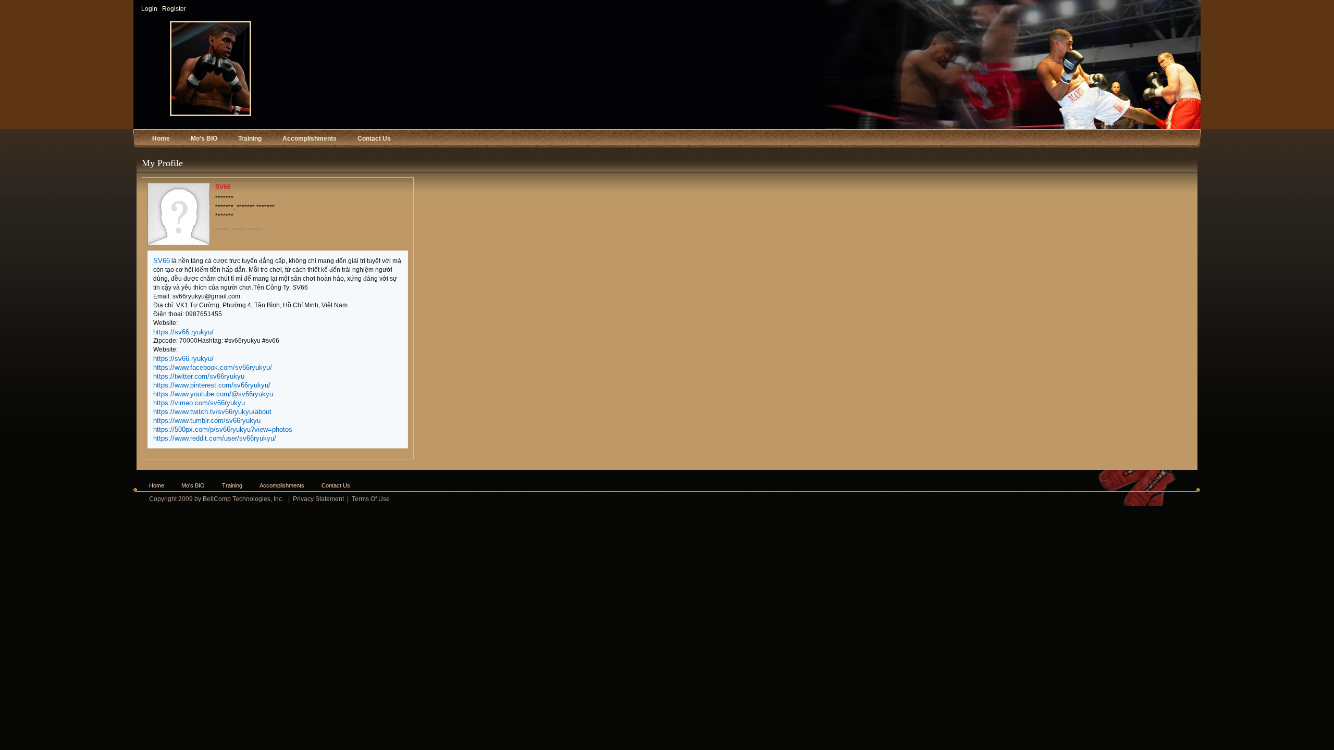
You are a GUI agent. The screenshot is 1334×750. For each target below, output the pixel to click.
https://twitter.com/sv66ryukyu (198, 376)
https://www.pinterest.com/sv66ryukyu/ (211, 385)
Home (156, 485)
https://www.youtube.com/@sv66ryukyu (213, 394)
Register (174, 8)
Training (232, 485)
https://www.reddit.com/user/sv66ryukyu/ (214, 438)
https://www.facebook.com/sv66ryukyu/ (212, 367)
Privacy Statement (318, 499)
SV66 (161, 261)
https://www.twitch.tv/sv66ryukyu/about (212, 412)
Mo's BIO (193, 485)
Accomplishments (282, 485)
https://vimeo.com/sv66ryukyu (199, 403)
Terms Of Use (371, 499)
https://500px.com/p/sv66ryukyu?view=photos (222, 429)
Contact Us (336, 485)
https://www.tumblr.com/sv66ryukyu (207, 420)
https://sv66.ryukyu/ (183, 332)
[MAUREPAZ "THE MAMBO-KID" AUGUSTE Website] (210, 114)
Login (149, 8)
